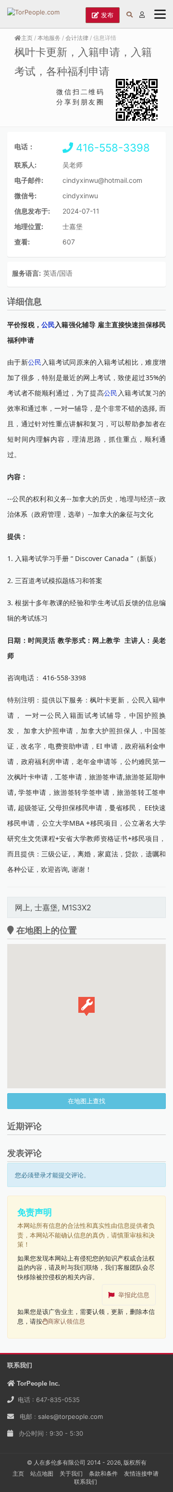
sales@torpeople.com (70, 1416)
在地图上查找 (86, 1101)
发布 (106, 15)
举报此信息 (133, 1295)
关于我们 (71, 1473)
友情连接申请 (141, 1473)
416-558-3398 (111, 147)
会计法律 (76, 37)
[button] (86, 1006)
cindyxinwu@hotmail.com (102, 180)
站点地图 (41, 1473)
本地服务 (49, 37)
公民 (35, 362)
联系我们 (85, 1481)
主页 (27, 37)
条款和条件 (103, 1473)
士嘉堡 (72, 226)
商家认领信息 (66, 1321)
